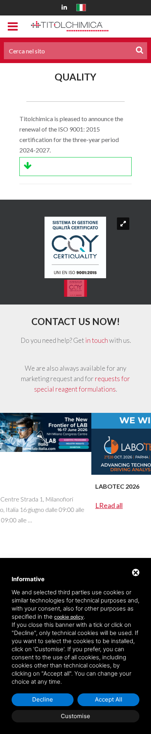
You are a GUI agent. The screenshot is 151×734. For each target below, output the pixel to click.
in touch (96, 340)
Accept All (108, 699)
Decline (42, 699)
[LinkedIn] (65, 7)
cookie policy (69, 617)
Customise (75, 716)
